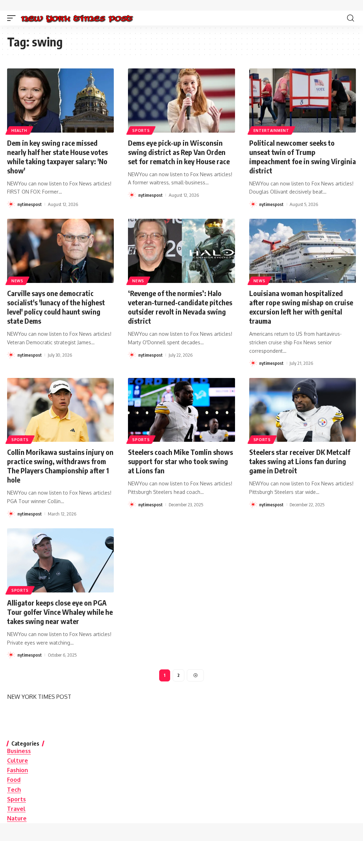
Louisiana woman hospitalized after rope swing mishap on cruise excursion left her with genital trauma (301, 307)
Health (19, 130)
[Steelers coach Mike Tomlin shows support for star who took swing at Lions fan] (181, 410)
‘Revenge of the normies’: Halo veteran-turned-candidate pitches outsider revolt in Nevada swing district (180, 307)
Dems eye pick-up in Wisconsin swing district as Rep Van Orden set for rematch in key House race (179, 152)
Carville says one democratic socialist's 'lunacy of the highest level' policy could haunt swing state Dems (56, 307)
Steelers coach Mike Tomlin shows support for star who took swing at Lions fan (180, 461)
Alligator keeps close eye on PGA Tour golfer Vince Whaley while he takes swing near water (60, 611)
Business (19, 750)
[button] (13, 18)
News (17, 281)
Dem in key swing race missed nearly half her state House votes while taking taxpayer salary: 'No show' (57, 156)
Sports (141, 130)
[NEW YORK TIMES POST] (76, 18)
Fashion (17, 770)
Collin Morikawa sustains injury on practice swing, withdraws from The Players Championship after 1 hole (60, 465)
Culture (17, 760)
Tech (14, 789)
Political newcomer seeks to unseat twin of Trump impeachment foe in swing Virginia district (302, 156)
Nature (17, 818)
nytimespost (29, 204)
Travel (16, 808)
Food (14, 779)
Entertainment (271, 130)
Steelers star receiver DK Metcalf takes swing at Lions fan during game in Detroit (299, 461)
